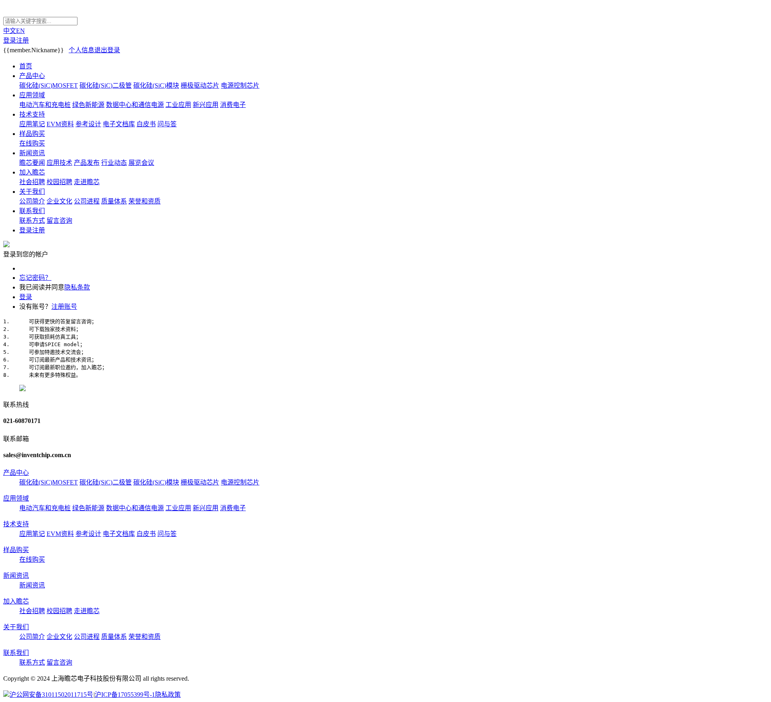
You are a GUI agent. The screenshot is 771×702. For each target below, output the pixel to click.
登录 (9, 40)
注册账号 (64, 306)
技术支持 (32, 114)
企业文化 (59, 201)
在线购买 (32, 143)
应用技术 (59, 162)
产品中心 (32, 75)
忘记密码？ (35, 277)
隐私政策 (168, 694)
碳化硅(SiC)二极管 (106, 85)
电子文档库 (119, 124)
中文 (9, 30)
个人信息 (81, 50)
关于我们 (32, 191)
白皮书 (146, 124)
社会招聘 (32, 182)
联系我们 (32, 210)
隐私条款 (77, 287)
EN (20, 30)
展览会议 (141, 162)
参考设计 (88, 124)
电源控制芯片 (240, 85)
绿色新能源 (88, 104)
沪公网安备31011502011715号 (51, 694)
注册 (22, 40)
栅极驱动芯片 (200, 85)
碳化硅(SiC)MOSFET (48, 85)
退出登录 (107, 50)
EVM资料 (60, 124)
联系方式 (32, 220)
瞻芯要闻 (32, 162)
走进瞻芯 (87, 182)
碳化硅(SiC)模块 (156, 85)
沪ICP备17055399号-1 (125, 694)
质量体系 (114, 201)
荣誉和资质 (144, 201)
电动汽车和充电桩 (45, 104)
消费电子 (233, 104)
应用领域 (32, 95)
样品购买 (32, 133)
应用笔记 (32, 124)
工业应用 (178, 104)
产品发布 (87, 162)
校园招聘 (59, 182)
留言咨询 (59, 220)
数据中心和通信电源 (135, 104)
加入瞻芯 (32, 172)
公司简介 (32, 201)
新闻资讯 (32, 153)
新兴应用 (205, 104)
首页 (25, 66)
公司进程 (87, 201)
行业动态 (114, 162)
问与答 (167, 124)
